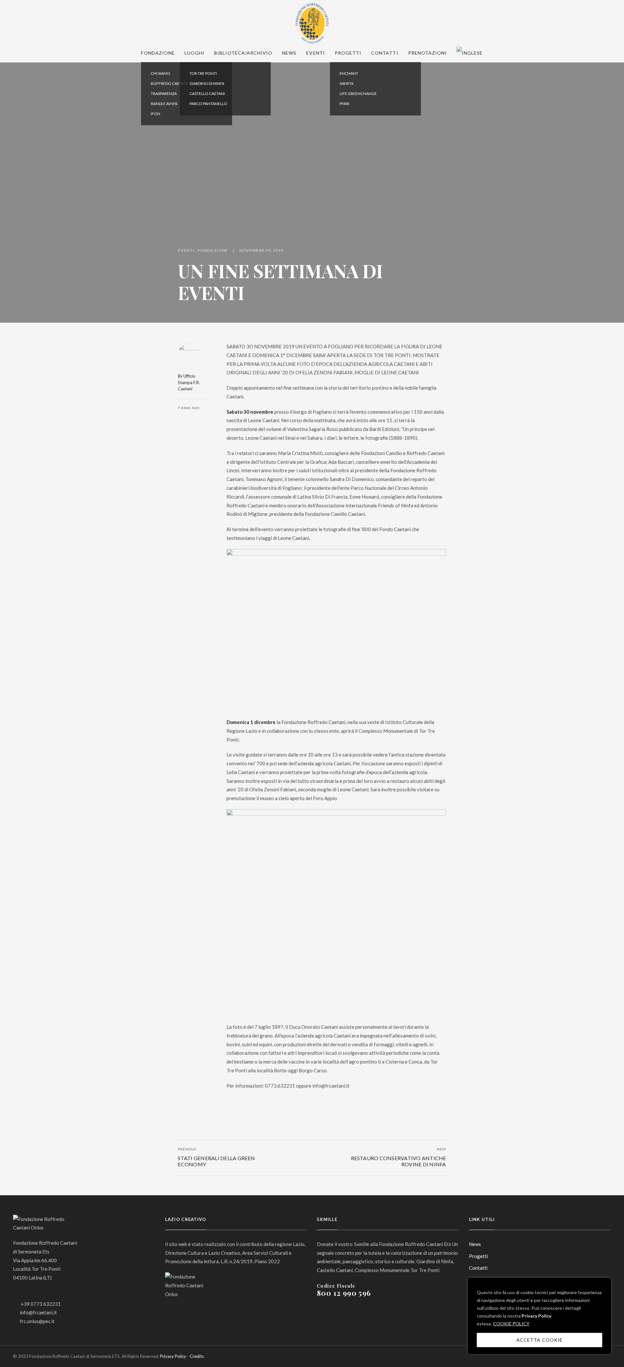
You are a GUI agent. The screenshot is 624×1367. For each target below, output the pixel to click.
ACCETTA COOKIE (539, 1340)
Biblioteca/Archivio (243, 53)
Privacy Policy (536, 1316)
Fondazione (158, 53)
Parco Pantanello (208, 103)
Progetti (348, 53)
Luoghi (194, 53)
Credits (197, 1356)
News (289, 53)
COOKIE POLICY (511, 1323)
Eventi (315, 53)
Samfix (347, 83)
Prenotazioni (427, 53)
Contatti (384, 53)
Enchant (349, 73)
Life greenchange (358, 93)
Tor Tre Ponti (203, 73)
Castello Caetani (207, 93)
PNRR (344, 103)
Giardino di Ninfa (206, 83)
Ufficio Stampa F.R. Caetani (189, 382)
